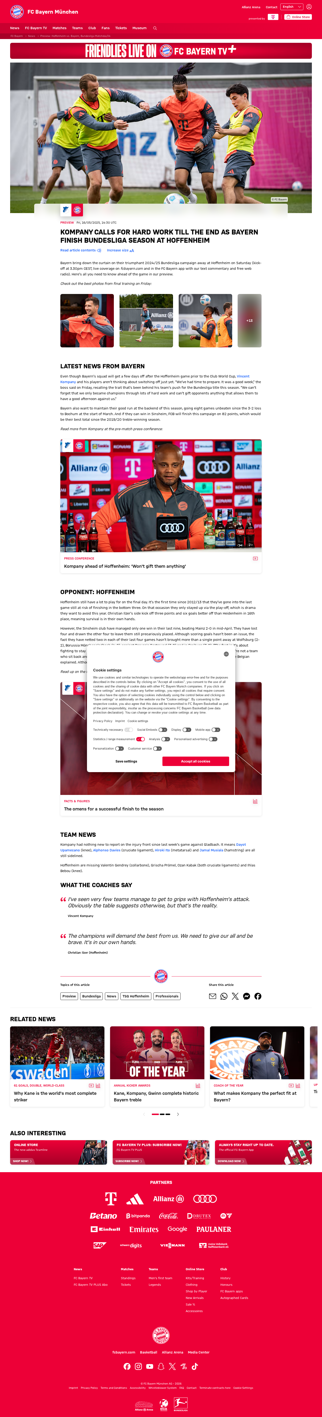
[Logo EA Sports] (226, 1216)
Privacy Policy (89, 1387)
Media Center (199, 1352)
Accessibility (138, 1387)
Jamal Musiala (211, 850)
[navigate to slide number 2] (162, 1114)
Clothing (192, 1284)
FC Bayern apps (231, 1291)
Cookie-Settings (243, 1387)
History (225, 1278)
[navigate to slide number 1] (155, 1114)
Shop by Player (196, 1291)
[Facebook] (127, 1366)
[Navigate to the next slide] (178, 1114)
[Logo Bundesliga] (181, 1404)
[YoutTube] (149, 1366)
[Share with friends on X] (235, 996)
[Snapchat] (161, 1366)
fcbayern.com (123, 1352)
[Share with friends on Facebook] (258, 996)
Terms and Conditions (114, 1387)
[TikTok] (195, 1366)
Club (92, 28)
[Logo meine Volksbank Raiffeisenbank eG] (213, 1245)
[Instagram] (138, 1366)
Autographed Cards (234, 1297)
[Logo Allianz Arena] (144, 1406)
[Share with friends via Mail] (212, 996)
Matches (59, 28)
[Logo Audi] (205, 1199)
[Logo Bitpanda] (138, 1216)
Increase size (117, 250)
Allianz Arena (251, 7)
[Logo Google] (177, 1229)
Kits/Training (195, 1278)
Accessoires (194, 1311)
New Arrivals (195, 1297)
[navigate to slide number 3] (167, 1114)
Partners (161, 1182)
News (14, 28)
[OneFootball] (183, 1366)
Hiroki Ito (162, 850)
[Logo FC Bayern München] (161, 1335)
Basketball (148, 1352)
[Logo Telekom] (111, 1198)
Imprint (73, 1387)
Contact (271, 7)
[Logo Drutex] (199, 1216)
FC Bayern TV (36, 28)
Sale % (190, 1304)
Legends (155, 1284)
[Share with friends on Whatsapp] (224, 996)
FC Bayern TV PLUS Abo (90, 1284)
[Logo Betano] (103, 1216)
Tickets (121, 28)
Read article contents (78, 250)
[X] (172, 1366)
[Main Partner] (273, 17)
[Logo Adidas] (135, 1199)
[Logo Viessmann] (172, 1245)
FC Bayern (17, 36)
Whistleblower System (163, 1387)
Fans (106, 28)
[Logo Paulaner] (214, 1229)
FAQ (181, 1387)
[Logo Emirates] (143, 1229)
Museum (139, 28)
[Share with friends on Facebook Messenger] (246, 996)
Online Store (195, 1269)
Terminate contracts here (215, 1387)
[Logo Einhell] (105, 1229)
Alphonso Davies (106, 850)
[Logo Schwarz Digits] (130, 1245)
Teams (77, 28)
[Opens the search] (155, 28)
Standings (128, 1278)
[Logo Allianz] (168, 1199)
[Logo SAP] (100, 1245)
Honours (226, 1284)
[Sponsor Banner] (161, 51)
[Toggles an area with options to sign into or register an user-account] (309, 7)
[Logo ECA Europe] (163, 1405)
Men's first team (160, 1278)
